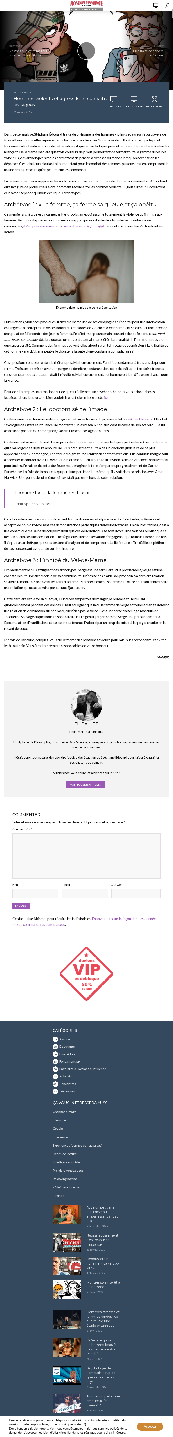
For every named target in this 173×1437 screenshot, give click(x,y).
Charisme (59, 1120)
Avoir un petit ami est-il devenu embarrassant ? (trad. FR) (102, 1214)
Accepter (150, 1426)
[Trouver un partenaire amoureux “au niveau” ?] (67, 1403)
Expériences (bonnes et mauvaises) (77, 1145)
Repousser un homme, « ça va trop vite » (102, 1263)
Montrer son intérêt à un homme (103, 1284)
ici (106, 397)
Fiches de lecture (65, 1154)
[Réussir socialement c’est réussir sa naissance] (67, 1242)
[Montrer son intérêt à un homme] (67, 1289)
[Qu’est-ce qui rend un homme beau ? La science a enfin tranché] (67, 1347)
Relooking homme (65, 1179)
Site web (117, 885)
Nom (16, 885)
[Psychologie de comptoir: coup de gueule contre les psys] (67, 1375)
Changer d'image (64, 1112)
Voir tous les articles (85, 784)
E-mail (67, 885)
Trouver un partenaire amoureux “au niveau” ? (103, 1400)
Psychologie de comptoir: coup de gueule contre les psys (100, 1375)
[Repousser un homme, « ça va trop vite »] (67, 1266)
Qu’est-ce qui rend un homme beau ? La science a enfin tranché (101, 1347)
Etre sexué (60, 1137)
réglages (90, 1433)
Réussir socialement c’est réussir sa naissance (102, 1239)
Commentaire (22, 829)
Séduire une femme (66, 1187)
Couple (58, 1128)
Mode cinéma (154, 106)
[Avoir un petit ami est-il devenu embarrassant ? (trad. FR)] (67, 1214)
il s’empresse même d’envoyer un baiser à (64, 226)
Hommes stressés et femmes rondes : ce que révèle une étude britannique (103, 1319)
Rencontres (22, 92)
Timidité (58, 1195)
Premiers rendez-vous (68, 1170)
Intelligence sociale (66, 1162)
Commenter (114, 106)
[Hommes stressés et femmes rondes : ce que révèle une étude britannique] (67, 1319)
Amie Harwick (141, 419)
